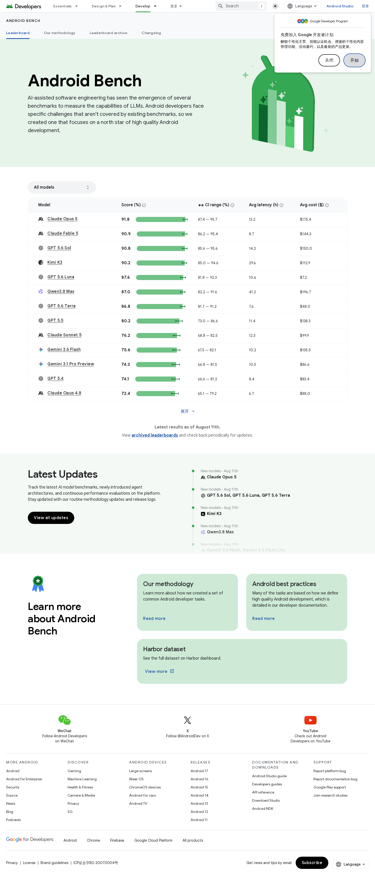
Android (12, 771)
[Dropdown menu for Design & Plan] (122, 6)
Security (12, 787)
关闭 (329, 60)
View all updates (51, 517)
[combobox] (241, 6)
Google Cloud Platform (153, 840)
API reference (263, 792)
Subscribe (312, 862)
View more (156, 671)
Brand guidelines (54, 863)
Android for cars (142, 795)
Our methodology (60, 33)
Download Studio (266, 800)
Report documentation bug (335, 779)
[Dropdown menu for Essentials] (79, 6)
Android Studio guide (269, 776)
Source (12, 795)
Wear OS (136, 779)
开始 (354, 60)
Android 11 (199, 819)
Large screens (140, 771)
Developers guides (267, 784)
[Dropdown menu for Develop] (157, 6)
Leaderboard (18, 33)
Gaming (74, 771)
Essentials (62, 6)
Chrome (93, 840)
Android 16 (199, 779)
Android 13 (199, 803)
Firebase (117, 840)
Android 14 (199, 795)
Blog (9, 811)
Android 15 (199, 787)
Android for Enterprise (24, 779)
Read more (154, 618)
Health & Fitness (80, 787)
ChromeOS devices (145, 787)
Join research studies (330, 795)
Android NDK (262, 808)
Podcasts (13, 819)
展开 (188, 411)
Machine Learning (82, 779)
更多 (174, 6)
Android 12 (199, 811)
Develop (143, 6)
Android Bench (23, 20)
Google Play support (330, 787)
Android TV (138, 803)
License (29, 863)
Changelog (151, 33)
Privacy (73, 803)
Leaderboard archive (109, 33)
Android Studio (340, 6)
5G (70, 811)
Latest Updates (62, 474)
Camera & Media (81, 795)
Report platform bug (330, 771)
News (10, 803)
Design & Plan (104, 6)
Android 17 (199, 771)
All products (193, 840)
